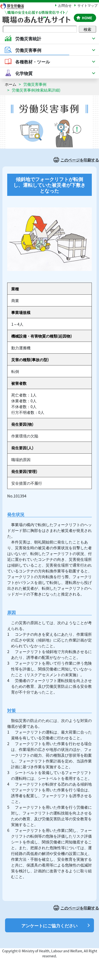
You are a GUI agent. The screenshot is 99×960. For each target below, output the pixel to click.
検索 (87, 29)
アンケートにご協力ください (49, 925)
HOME (87, 17)
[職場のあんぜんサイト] (36, 14)
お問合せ (65, 5)
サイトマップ (87, 5)
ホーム (10, 84)
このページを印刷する (80, 160)
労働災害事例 (34, 84)
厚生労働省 (14, 5)
